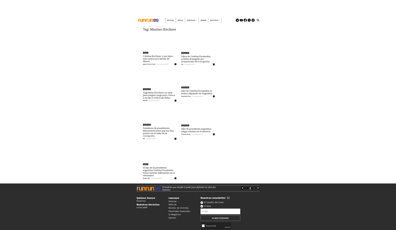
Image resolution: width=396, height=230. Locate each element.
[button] (258, 20)
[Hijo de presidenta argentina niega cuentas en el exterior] (198, 116)
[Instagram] (253, 20)
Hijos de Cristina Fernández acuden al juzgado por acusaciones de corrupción (195, 59)
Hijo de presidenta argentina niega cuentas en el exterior (196, 130)
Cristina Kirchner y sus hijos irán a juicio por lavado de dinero (158, 59)
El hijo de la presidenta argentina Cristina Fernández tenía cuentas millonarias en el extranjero (159, 171)
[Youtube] (241, 20)
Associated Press (186, 96)
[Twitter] (249, 20)
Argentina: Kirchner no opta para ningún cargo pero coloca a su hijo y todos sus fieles (159, 95)
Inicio (144, 26)
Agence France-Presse (149, 64)
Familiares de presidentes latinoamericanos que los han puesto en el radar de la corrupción (158, 132)
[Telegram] (237, 20)
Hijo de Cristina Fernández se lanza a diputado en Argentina (196, 92)
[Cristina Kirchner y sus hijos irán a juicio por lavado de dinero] (159, 43)
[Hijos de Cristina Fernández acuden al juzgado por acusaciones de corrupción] (198, 43)
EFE (182, 64)
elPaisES (145, 100)
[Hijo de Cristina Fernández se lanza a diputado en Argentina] (198, 79)
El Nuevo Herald (185, 134)
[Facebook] (245, 20)
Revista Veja (146, 178)
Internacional (185, 53)
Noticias (146, 52)
